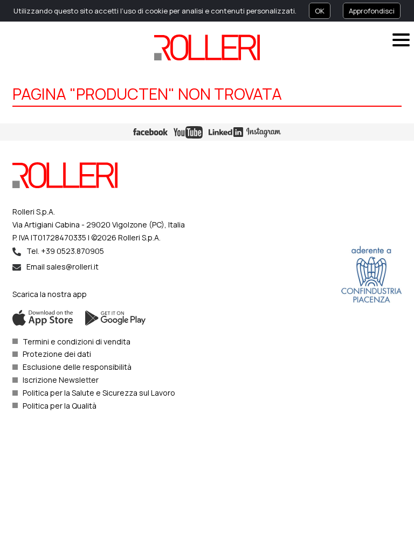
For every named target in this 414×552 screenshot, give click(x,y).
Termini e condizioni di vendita (76, 341)
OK (320, 11)
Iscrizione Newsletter (61, 380)
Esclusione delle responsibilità (77, 367)
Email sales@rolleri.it (62, 266)
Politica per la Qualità (59, 406)
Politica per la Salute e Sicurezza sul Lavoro (99, 393)
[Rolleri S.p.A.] (207, 47)
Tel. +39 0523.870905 (65, 251)
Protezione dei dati (57, 354)
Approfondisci (372, 11)
